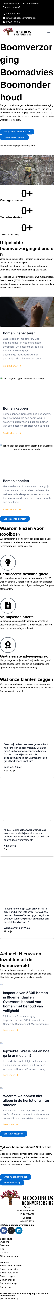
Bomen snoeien (16, 481)
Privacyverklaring (9, 1298)
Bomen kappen (15, 408)
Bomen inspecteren (19, 333)
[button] (48, 31)
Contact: (27, 1218)
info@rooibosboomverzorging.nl (17, 1225)
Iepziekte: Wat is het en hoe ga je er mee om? (26, 1053)
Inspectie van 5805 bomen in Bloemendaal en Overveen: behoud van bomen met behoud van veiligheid (25, 1002)
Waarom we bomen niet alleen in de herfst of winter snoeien (26, 1100)
